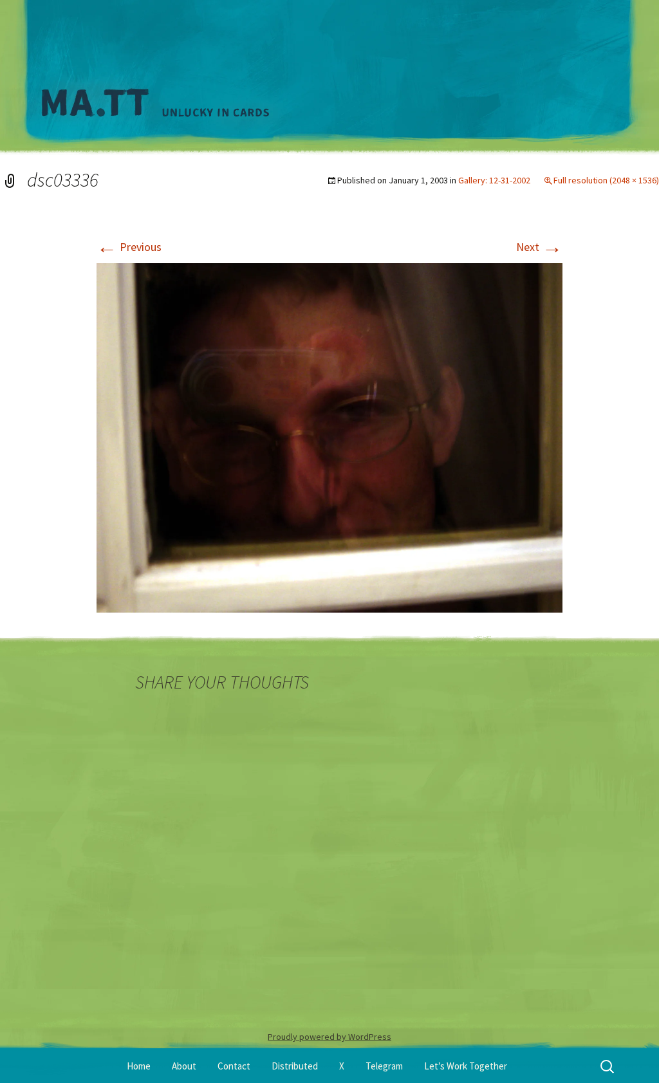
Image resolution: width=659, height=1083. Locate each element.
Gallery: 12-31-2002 (494, 180)
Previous (129, 246)
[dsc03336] (329, 436)
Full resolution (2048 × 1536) (606, 180)
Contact (234, 1066)
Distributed (295, 1066)
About (184, 1066)
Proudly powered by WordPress (329, 1036)
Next (539, 246)
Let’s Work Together (465, 1066)
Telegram (384, 1066)
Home (139, 1066)
